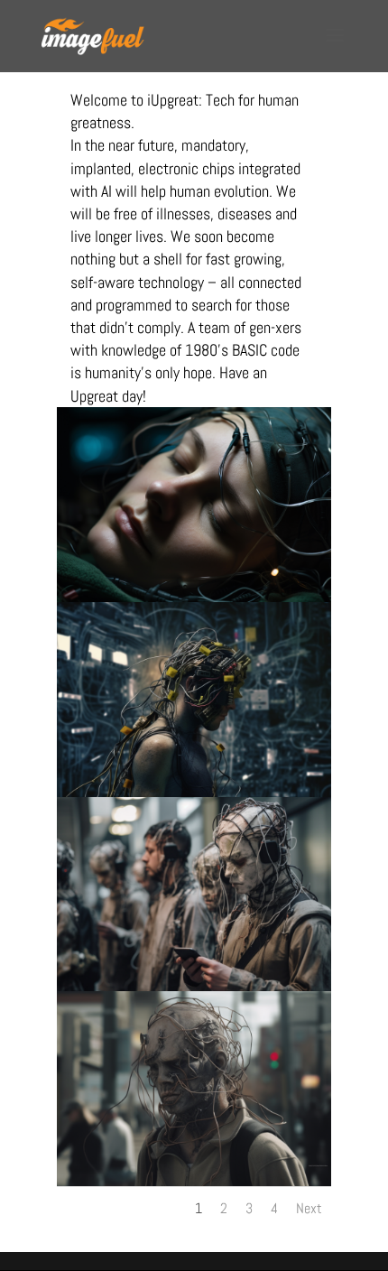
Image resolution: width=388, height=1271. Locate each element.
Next (309, 1208)
